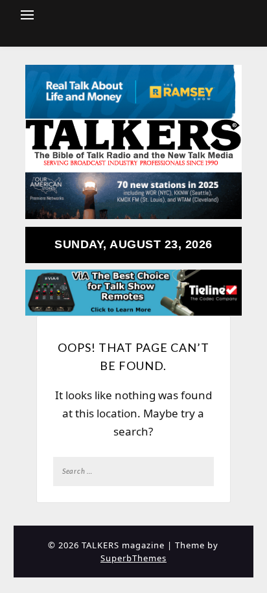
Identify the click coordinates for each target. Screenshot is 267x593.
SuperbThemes (133, 558)
